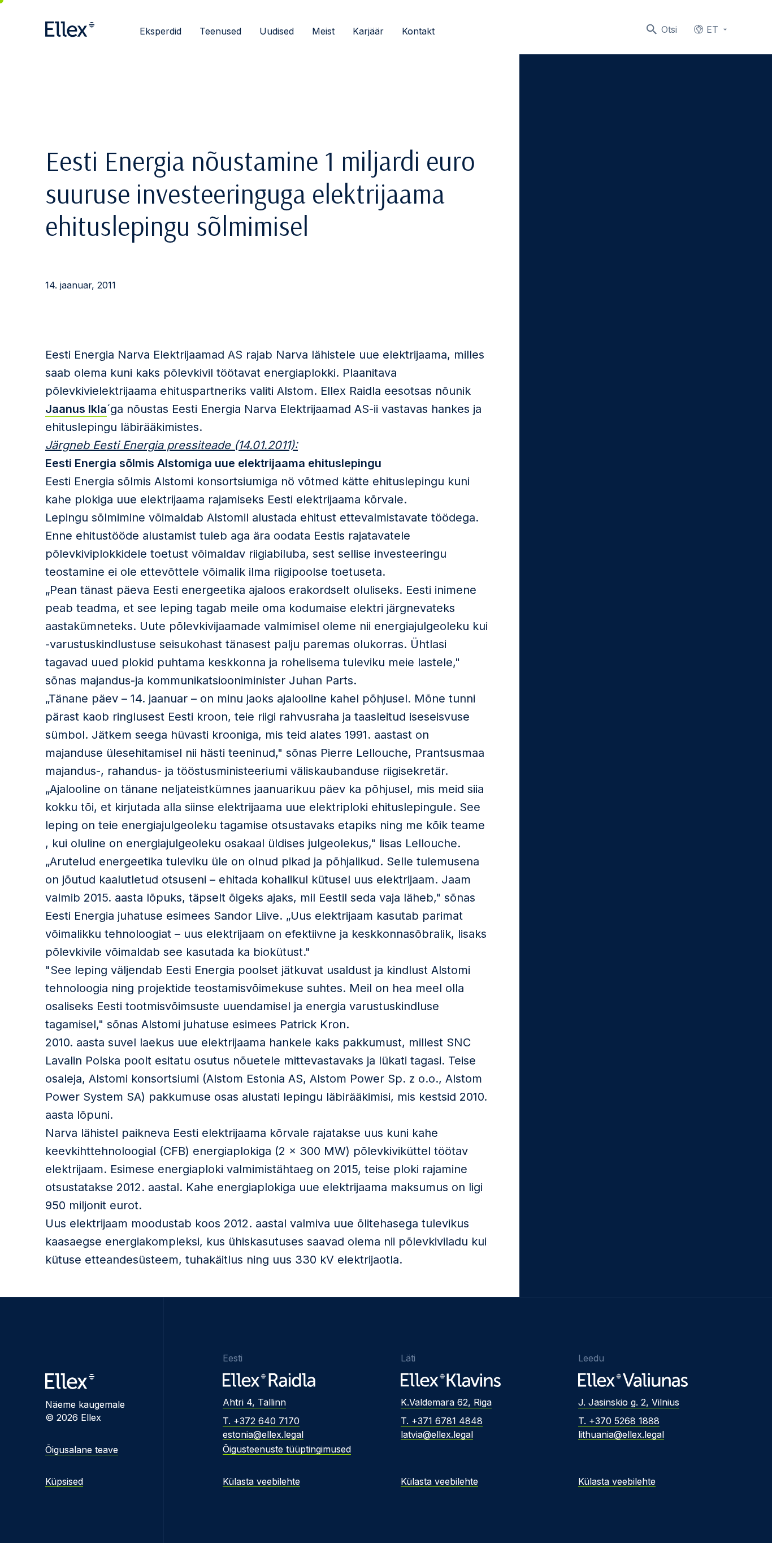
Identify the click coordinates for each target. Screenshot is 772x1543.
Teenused (220, 31)
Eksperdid (160, 31)
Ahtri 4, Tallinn (254, 1402)
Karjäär (368, 31)
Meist (323, 31)
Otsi (669, 29)
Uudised (276, 31)
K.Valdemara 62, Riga (446, 1402)
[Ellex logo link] (69, 29)
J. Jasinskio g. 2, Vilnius (628, 1402)
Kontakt (418, 31)
